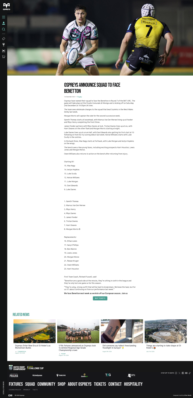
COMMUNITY (46, 384)
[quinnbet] (85, 375)
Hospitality (133, 384)
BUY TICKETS (100, 298)
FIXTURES (16, 384)
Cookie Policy (15, 390)
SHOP (61, 384)
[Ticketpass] (37, 375)
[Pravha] (14, 375)
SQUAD (30, 384)
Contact (115, 384)
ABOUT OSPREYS (79, 384)
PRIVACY (26, 390)
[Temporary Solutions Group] (108, 375)
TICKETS (100, 384)
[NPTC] (132, 375)
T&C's (35, 390)
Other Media (187, 395)
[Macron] (61, 375)
